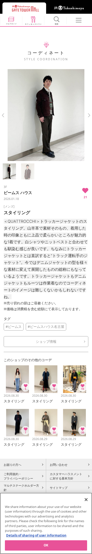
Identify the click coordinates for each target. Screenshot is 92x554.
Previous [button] (3, 115)
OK (46, 545)
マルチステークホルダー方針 (21, 487)
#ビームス (14, 326)
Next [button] (89, 115)
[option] (46, 115)
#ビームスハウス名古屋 (46, 326)
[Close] (86, 499)
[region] (46, 523)
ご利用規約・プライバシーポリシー (18, 476)
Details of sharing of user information (36, 535)
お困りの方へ (12, 465)
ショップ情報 (46, 341)
